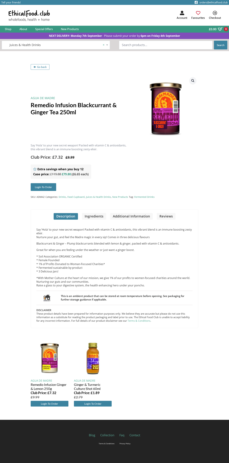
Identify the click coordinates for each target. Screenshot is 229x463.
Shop (8, 29)
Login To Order (49, 403)
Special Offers (44, 29)
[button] (192, 80)
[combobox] (56, 45)
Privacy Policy (125, 443)
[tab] (66, 216)
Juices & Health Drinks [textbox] (54, 45)
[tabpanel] (114, 274)
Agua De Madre (43, 98)
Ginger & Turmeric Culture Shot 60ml (87, 387)
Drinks (62, 196)
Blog (92, 435)
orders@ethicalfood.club (213, 2)
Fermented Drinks (144, 196)
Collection (107, 435)
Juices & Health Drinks (98, 196)
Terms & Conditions (139, 320)
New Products (70, 29)
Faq (121, 435)
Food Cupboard (76, 196)
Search (220, 45)
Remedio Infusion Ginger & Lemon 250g (49, 387)
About (23, 29)
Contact (134, 435)
